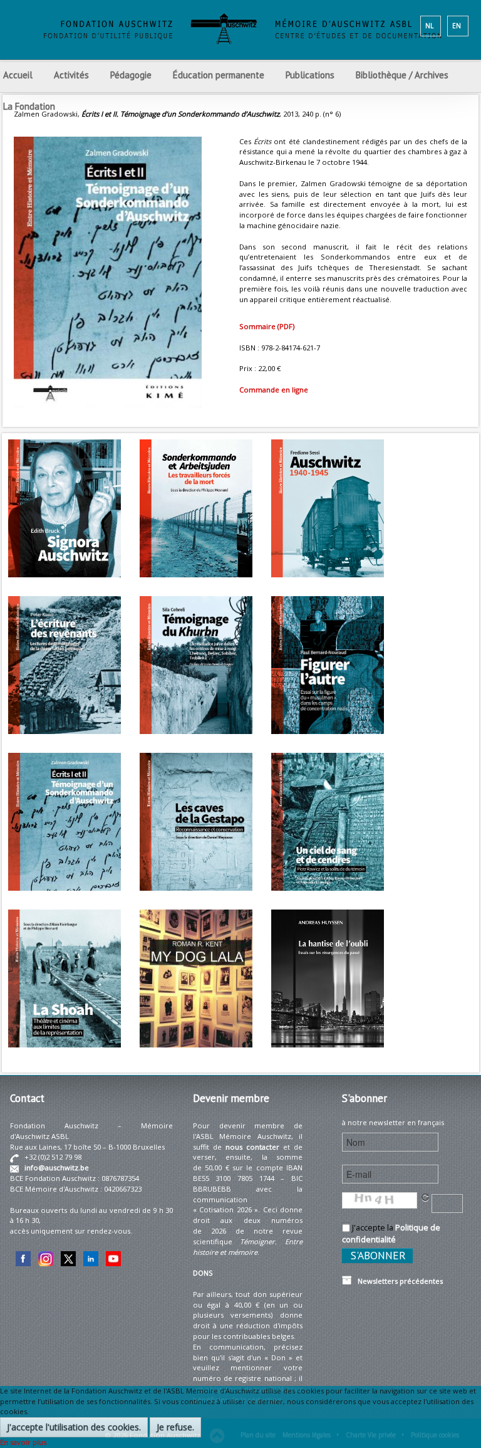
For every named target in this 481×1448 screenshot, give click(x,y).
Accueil (18, 75)
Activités (71, 75)
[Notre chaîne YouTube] (113, 1257)
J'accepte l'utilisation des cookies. (74, 1427)
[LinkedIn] (91, 1257)
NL (429, 25)
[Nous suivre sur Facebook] (23, 1257)
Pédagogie (131, 75)
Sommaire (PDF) (266, 326)
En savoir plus (23, 1442)
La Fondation (29, 106)
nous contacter (252, 1147)
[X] (68, 1257)
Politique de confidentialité (391, 1234)
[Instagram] (45, 1257)
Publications (310, 75)
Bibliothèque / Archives (402, 75)
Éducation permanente (218, 75)
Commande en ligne (273, 389)
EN (456, 25)
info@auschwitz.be (56, 1167)
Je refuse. (175, 1427)
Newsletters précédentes (397, 1281)
